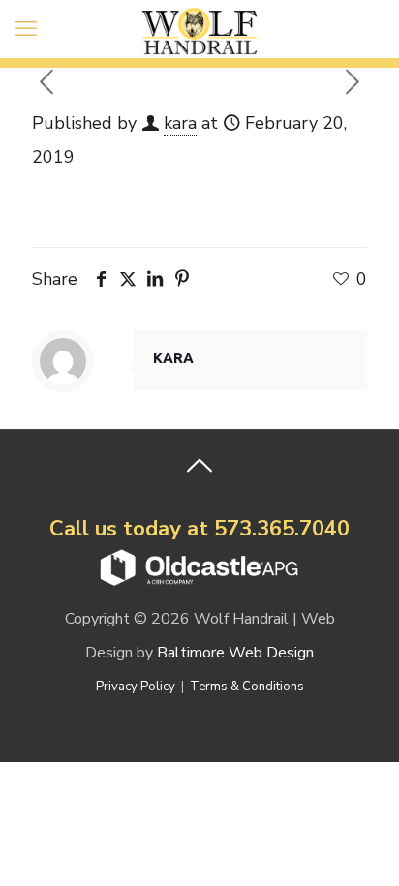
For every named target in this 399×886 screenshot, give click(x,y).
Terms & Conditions (247, 686)
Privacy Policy (135, 686)
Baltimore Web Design (235, 652)
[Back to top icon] (199, 469)
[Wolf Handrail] (199, 29)
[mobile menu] (26, 29)
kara (180, 123)
